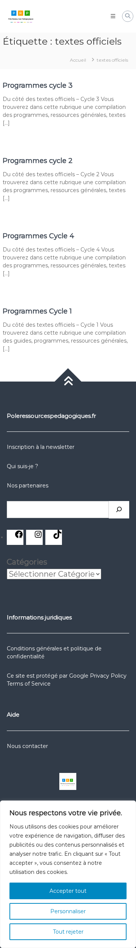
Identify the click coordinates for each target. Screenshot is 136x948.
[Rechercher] (119, 509)
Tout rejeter (68, 931)
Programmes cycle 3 (38, 85)
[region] (68, 874)
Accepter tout (68, 890)
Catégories (27, 561)
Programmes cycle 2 (38, 161)
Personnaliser (68, 911)
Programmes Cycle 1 (37, 311)
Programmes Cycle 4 (38, 236)
